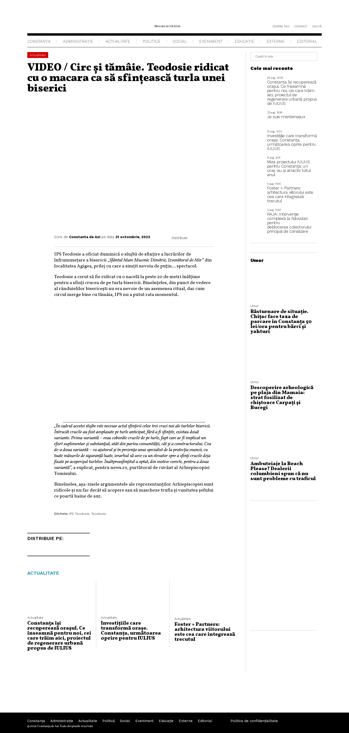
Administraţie (78, 41)
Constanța (39, 41)
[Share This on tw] (202, 238)
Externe (276, 41)
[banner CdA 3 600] (134, 420)
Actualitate (118, 41)
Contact (300, 26)
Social (180, 41)
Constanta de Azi (84, 237)
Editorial (307, 41)
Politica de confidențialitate (254, 721)
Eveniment (210, 41)
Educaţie (244, 41)
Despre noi (281, 26)
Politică (151, 41)
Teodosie (98, 514)
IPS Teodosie (79, 514)
